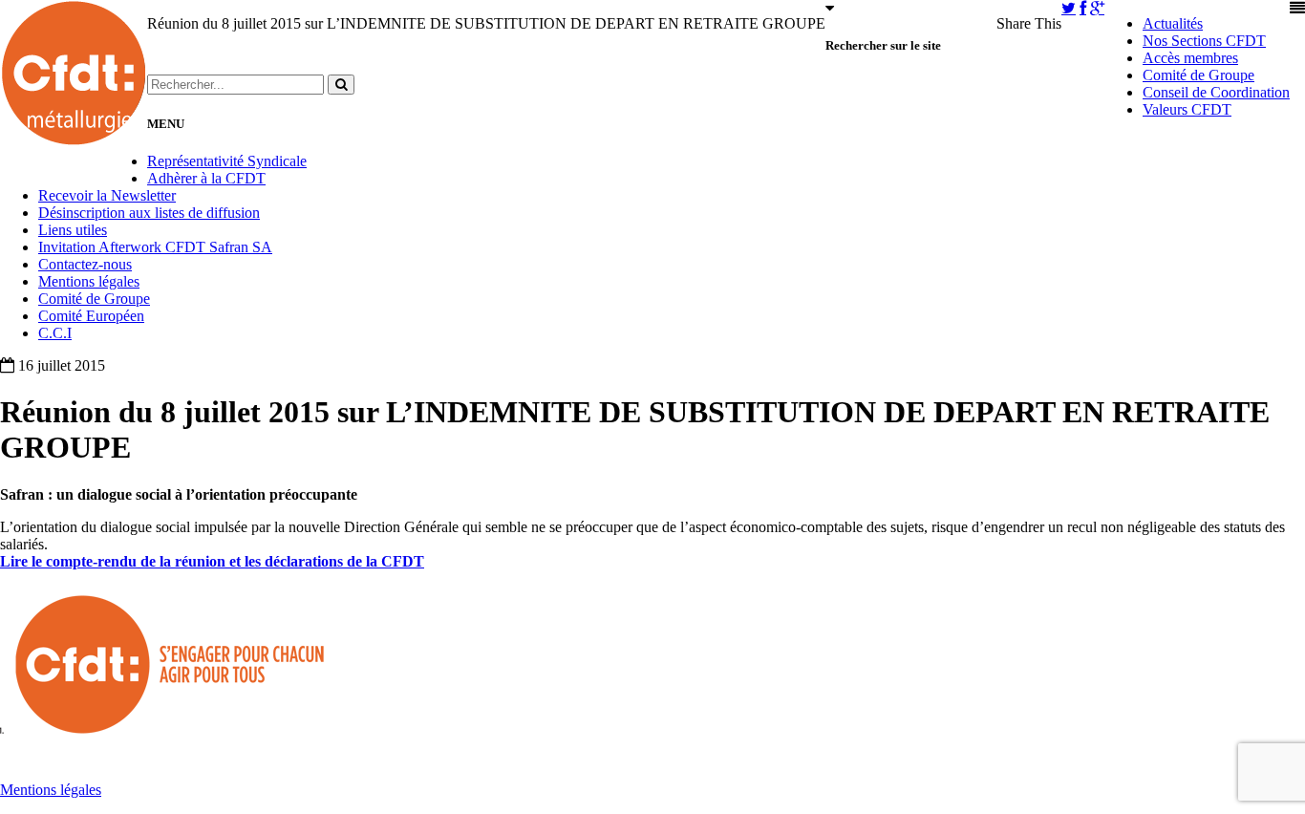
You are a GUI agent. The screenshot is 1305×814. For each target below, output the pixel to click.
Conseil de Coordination (1216, 92)
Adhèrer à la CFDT (206, 178)
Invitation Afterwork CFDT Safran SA (155, 247)
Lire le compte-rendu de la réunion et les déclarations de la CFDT (212, 561)
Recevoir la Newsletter (107, 195)
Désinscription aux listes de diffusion (149, 212)
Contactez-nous (85, 264)
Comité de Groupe (1198, 75)
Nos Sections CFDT (1204, 40)
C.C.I (55, 333)
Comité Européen (91, 316)
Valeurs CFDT (1187, 109)
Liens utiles (72, 230)
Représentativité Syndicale (227, 161)
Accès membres (1190, 58)
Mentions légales (88, 281)
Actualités (1173, 23)
